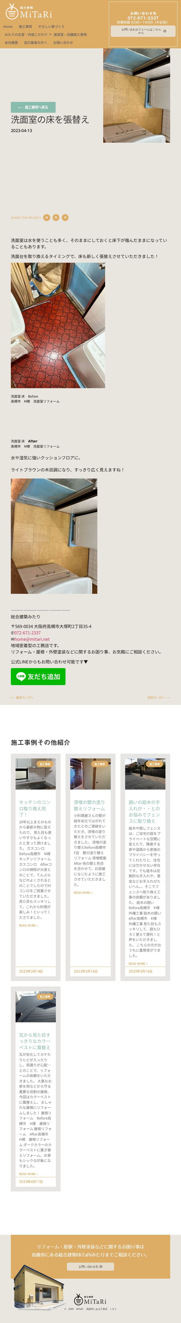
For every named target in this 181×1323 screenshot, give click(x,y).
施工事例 (25, 26)
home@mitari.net (32, 639)
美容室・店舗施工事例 (70, 34)
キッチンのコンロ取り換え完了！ (34, 808)
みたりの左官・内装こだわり (26, 34)
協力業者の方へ (35, 42)
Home (8, 26)
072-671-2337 (143, 18)
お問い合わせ (63, 42)
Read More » (28, 925)
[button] (46, 217)
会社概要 (11, 42)
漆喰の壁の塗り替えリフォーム (89, 805)
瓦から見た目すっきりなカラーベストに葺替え (34, 1041)
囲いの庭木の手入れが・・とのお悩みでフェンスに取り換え (144, 811)
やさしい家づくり (51, 26)
